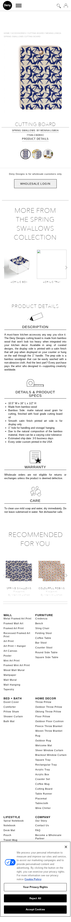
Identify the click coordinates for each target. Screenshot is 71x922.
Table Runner (43, 793)
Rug (37, 735)
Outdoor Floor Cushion (49, 721)
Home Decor (45, 698)
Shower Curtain (13, 716)
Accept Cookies (35, 909)
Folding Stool (43, 633)
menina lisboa (49, 130)
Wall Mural (10, 680)
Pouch (7, 835)
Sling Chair (42, 628)
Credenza (41, 618)
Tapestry (9, 689)
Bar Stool (41, 642)
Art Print (9, 641)
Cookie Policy (33, 879)
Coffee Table (43, 638)
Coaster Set (42, 779)
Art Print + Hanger (15, 646)
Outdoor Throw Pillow (48, 707)
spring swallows (23, 130)
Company (42, 817)
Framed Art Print (14, 628)
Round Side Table (46, 652)
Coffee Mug (42, 784)
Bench (39, 623)
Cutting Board (44, 789)
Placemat (41, 798)
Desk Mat (9, 830)
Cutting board (36, 33)
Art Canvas (10, 651)
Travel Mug (10, 840)
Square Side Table (46, 657)
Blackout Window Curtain (51, 755)
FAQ (37, 830)
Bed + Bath (13, 698)
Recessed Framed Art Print (17, 635)
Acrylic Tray (42, 769)
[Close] (66, 847)
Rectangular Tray (46, 764)
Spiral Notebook (14, 820)
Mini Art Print (12, 660)
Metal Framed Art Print (17, 618)
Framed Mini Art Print (17, 665)
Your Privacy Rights (35, 887)
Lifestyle (12, 817)
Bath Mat (9, 721)
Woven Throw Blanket (48, 731)
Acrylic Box (42, 774)
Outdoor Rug (43, 740)
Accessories (18, 33)
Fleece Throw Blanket (48, 726)
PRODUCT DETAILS (35, 138)
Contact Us (42, 825)
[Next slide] (66, 268)
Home (7, 33)
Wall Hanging (12, 684)
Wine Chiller (43, 808)
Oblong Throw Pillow (48, 711)
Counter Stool (44, 647)
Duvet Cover (11, 702)
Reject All (35, 898)
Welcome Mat (43, 745)
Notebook (9, 825)
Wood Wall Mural (14, 670)
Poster (8, 655)
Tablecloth (41, 803)
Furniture (44, 615)
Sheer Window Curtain (49, 750)
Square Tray (43, 760)
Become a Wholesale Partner (48, 837)
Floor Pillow (42, 716)
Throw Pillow (43, 702)
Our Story (41, 820)
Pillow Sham (11, 711)
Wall (8, 615)
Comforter (10, 707)
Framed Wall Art (13, 623)
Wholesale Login (35, 183)
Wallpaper (10, 675)
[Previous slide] (4, 268)
